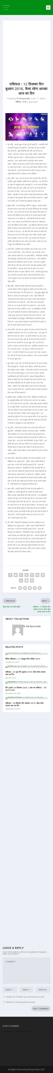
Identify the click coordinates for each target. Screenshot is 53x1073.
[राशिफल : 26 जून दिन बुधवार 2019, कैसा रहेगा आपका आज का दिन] (26, 667)
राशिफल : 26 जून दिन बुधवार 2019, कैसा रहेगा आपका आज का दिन (25, 673)
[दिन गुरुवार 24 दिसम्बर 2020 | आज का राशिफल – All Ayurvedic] (26, 682)
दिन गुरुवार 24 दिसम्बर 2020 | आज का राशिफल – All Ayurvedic (25, 688)
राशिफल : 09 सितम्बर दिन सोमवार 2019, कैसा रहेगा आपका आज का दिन (24, 704)
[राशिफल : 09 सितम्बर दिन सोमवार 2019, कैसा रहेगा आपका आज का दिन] (26, 698)
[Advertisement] (26, 48)
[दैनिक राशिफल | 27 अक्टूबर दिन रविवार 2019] (26, 654)
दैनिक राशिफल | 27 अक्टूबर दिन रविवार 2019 (22, 658)
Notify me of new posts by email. (20, 1002)
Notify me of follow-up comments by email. (25, 996)
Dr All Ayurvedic (23, 98)
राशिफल (18, 101)
